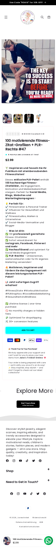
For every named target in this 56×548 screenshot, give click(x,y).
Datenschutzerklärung (26, 522)
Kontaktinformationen (29, 526)
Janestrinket (23, 517)
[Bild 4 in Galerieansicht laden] (40, 118)
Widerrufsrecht (39, 517)
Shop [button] (9, 471)
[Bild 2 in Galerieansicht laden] (18, 118)
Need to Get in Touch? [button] (22, 482)
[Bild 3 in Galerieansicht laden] (29, 118)
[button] (6, 17)
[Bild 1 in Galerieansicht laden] (7, 118)
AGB (41, 522)
